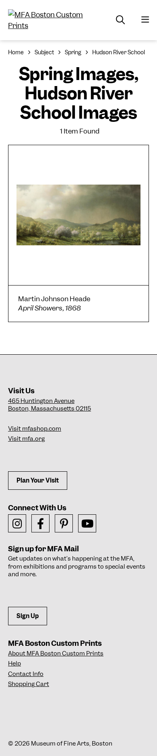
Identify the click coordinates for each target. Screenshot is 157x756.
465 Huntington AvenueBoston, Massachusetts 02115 (49, 405)
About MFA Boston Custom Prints (55, 653)
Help (14, 663)
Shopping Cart (28, 684)
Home (16, 52)
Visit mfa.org (26, 439)
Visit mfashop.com (34, 429)
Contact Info (25, 674)
